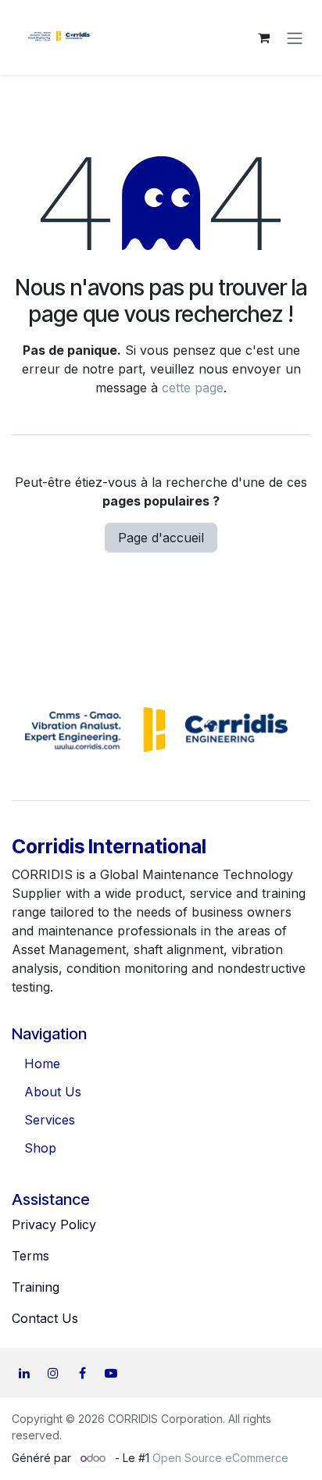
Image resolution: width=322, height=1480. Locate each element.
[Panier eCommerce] (263, 37)
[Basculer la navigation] (294, 37)
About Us (52, 1091)
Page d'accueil (161, 537)
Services (49, 1120)
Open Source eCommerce (220, 1457)
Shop (40, 1148)
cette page (193, 387)
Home (42, 1063)
